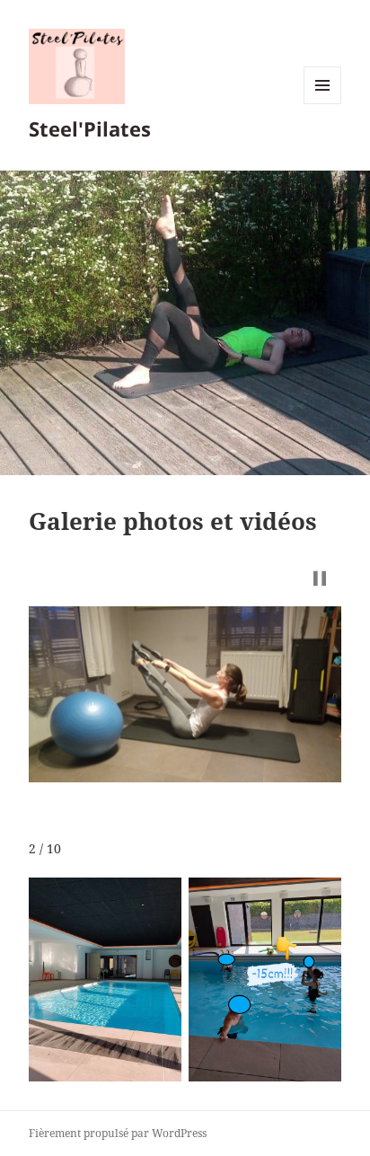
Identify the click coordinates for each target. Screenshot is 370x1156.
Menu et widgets (322, 103)
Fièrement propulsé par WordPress (118, 1133)
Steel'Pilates (90, 128)
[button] (319, 578)
